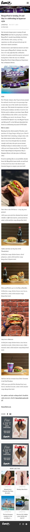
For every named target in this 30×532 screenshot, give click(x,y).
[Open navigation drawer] (27, 3)
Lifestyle (4, 24)
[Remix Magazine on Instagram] (23, 524)
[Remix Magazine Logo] (6, 3)
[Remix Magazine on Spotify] (26, 524)
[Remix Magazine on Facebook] (20, 524)
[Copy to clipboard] (10, 414)
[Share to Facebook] (7, 414)
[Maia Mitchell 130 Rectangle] (15, 427)
